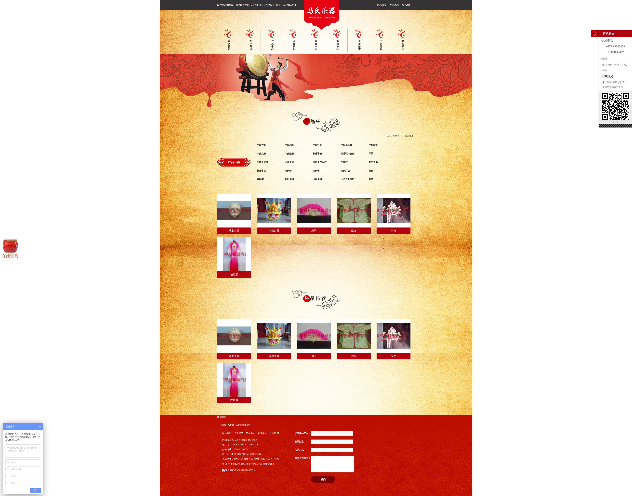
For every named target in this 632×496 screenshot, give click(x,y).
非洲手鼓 (317, 153)
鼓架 (371, 179)
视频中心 (316, 45)
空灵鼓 (344, 162)
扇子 (313, 230)
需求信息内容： (303, 458)
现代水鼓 (289, 162)
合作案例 (294, 45)
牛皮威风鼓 (346, 145)
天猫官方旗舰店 (243, 425)
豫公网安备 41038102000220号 (240, 470)
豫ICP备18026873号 (242, 464)
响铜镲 (316, 171)
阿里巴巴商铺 (227, 425)
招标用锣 (317, 179)
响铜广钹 (345, 171)
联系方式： (300, 450)
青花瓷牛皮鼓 (348, 153)
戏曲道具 (409, 136)
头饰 (393, 230)
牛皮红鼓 (317, 145)
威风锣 (260, 179)
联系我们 (406, 5)
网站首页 (381, 5)
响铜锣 (288, 171)
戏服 (353, 230)
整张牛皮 (261, 171)
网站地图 (394, 5)
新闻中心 (338, 45)
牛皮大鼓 (261, 145)
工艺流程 (381, 45)
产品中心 (272, 45)
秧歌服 (234, 274)
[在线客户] (595, 33)
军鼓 (371, 153)
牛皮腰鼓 (289, 153)
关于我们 (251, 45)
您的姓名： (300, 441)
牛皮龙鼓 (261, 153)
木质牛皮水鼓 (320, 162)
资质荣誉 (359, 45)
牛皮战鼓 (289, 145)
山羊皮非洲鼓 (348, 179)
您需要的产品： (303, 433)
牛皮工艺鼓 (262, 162)
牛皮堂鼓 (373, 145)
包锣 (371, 171)
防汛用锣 (289, 179)
